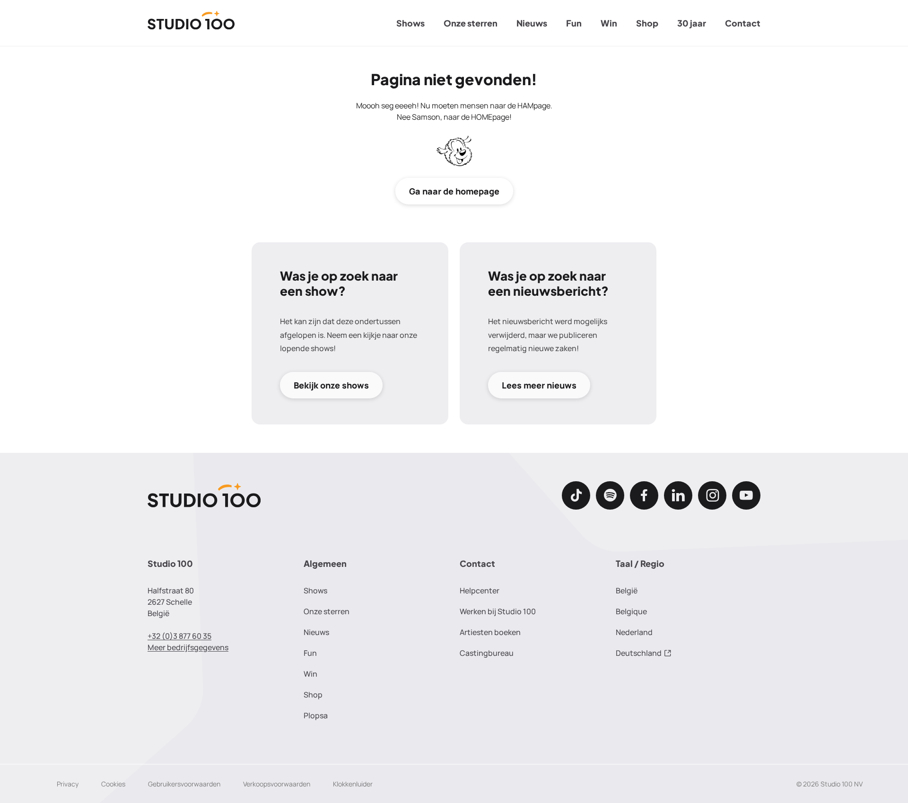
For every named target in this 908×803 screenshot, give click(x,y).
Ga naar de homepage (454, 191)
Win (609, 23)
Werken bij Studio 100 (498, 611)
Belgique (631, 611)
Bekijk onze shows (331, 385)
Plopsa (316, 715)
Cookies (113, 783)
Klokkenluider (353, 783)
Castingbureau (487, 653)
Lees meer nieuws (539, 385)
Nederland (634, 632)
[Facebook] (644, 495)
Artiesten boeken (490, 632)
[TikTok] (576, 495)
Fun (574, 23)
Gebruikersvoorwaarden (184, 783)
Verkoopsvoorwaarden (276, 783)
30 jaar (691, 23)
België (626, 590)
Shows (410, 23)
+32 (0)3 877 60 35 (179, 636)
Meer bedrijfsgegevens (188, 647)
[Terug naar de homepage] (191, 23)
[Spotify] (610, 495)
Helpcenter (479, 590)
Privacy (68, 783)
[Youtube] (746, 495)
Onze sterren (471, 23)
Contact (742, 23)
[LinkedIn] (678, 495)
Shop (647, 23)
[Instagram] (712, 495)
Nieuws (531, 23)
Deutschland (639, 653)
